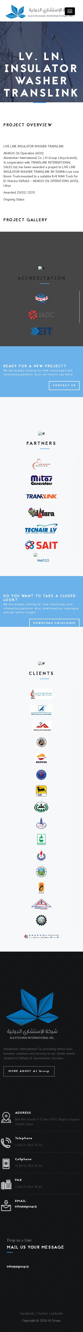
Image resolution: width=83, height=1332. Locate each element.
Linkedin (57, 1313)
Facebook (27, 1313)
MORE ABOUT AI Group (29, 1071)
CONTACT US (64, 385)
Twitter (42, 1313)
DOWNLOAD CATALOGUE (54, 623)
